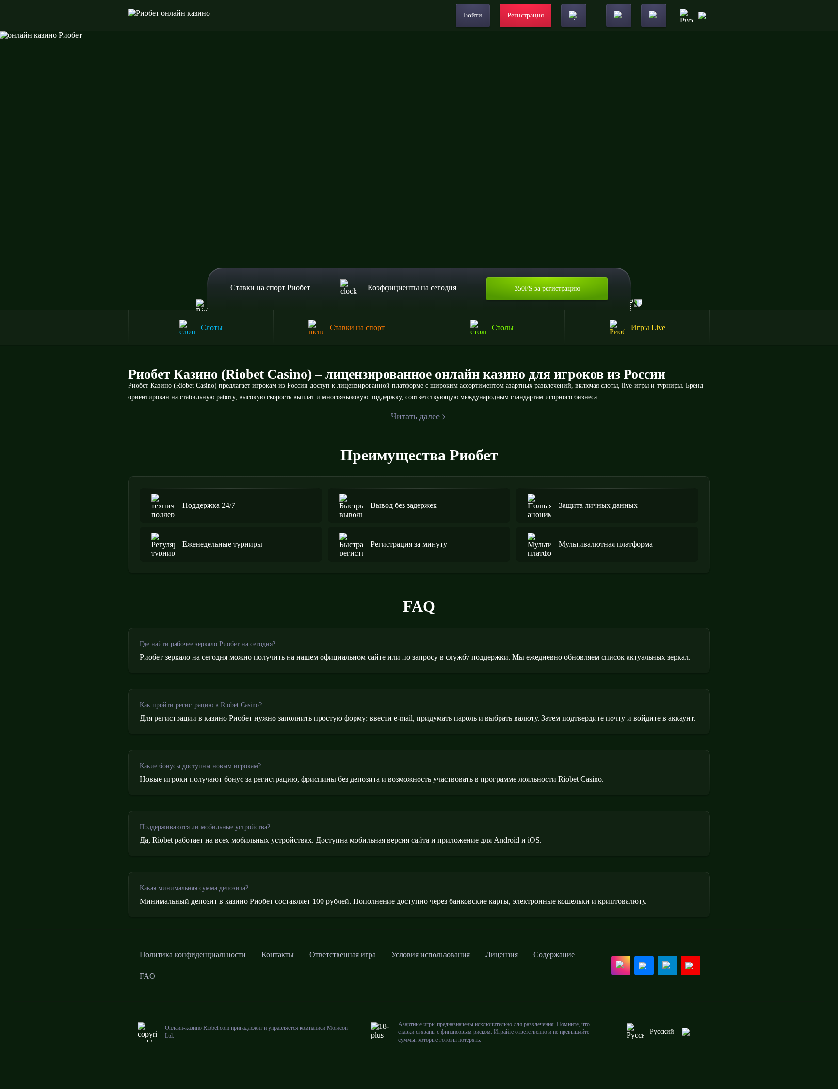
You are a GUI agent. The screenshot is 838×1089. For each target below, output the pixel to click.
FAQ (147, 976)
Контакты (277, 954)
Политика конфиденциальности (193, 954)
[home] (169, 15)
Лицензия (501, 954)
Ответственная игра (342, 954)
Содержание (554, 954)
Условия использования (430, 954)
